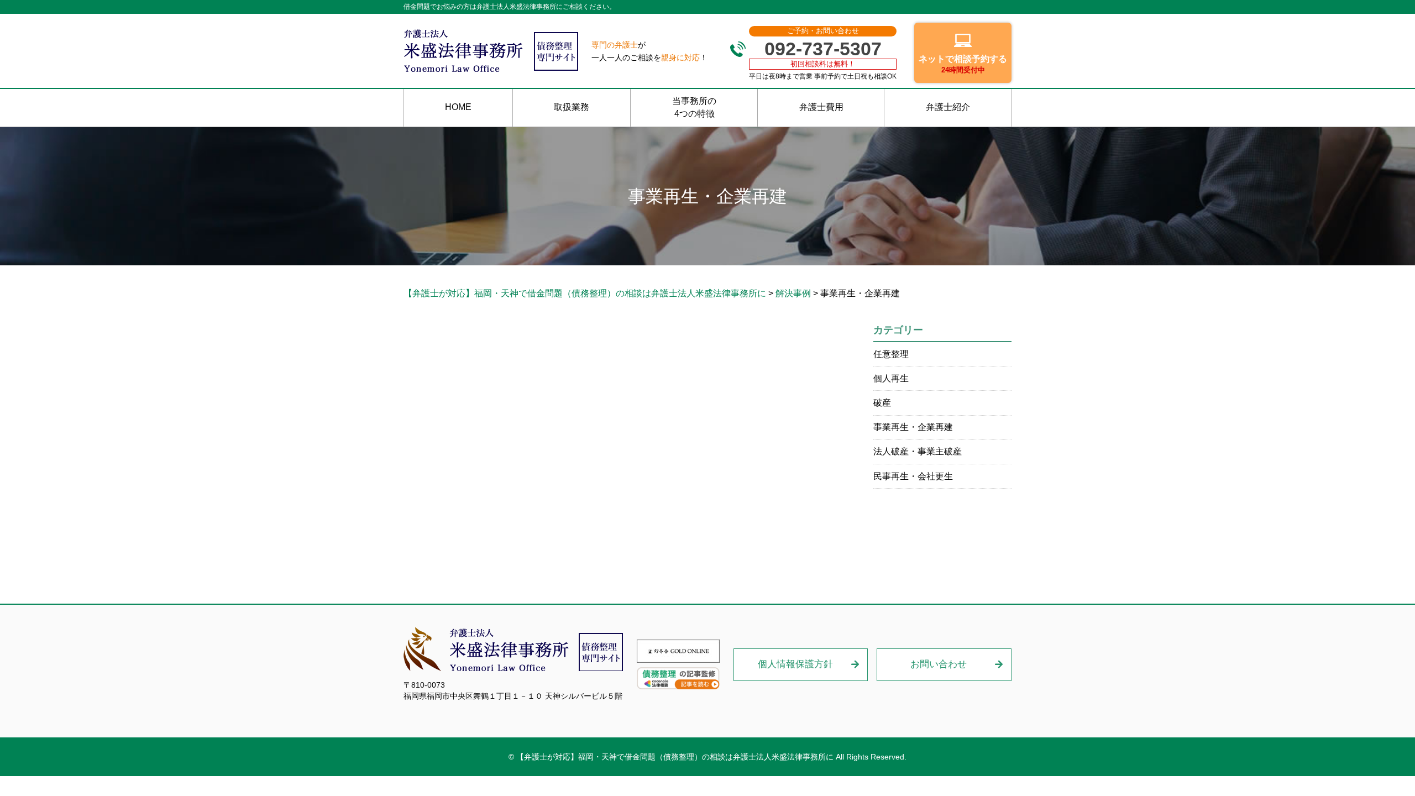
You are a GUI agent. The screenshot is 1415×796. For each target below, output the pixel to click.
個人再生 (891, 378)
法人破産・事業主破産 (917, 451)
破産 (882, 402)
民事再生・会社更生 (913, 476)
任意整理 (891, 354)
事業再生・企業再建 (913, 427)
